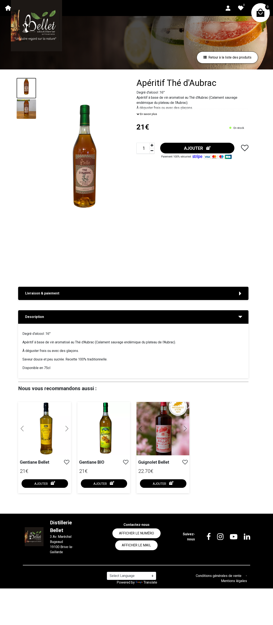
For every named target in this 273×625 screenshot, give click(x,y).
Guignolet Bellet (153, 462)
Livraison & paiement (42, 293)
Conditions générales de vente (219, 576)
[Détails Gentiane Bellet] (44, 428)
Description (34, 317)
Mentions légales (234, 581)
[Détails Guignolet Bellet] (162, 428)
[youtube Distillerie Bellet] (230, 536)
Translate (150, 582)
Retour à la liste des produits (229, 57)
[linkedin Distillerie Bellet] (243, 536)
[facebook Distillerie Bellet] (205, 536)
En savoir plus (148, 114)
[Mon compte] (228, 8)
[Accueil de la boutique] (8, 7)
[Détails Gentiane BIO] (103, 428)
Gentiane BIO (91, 462)
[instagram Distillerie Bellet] (217, 536)
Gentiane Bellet (34, 462)
